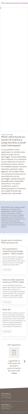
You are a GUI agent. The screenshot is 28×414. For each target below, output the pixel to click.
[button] (24, 361)
